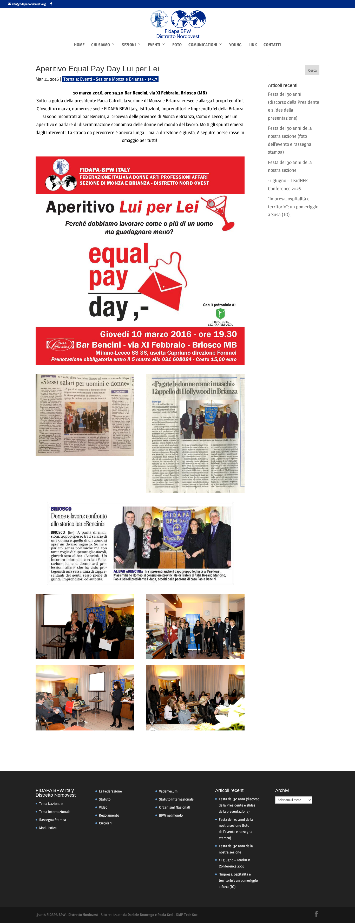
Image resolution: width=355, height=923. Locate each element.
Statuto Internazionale (176, 799)
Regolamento (109, 815)
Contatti (272, 44)
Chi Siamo (100, 44)
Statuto (104, 799)
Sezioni (129, 44)
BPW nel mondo (171, 815)
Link (252, 44)
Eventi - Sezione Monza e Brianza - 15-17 (118, 79)
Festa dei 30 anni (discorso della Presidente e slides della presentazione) (239, 805)
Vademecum (168, 791)
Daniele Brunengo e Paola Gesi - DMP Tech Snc (163, 914)
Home (79, 44)
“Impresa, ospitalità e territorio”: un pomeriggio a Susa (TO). (293, 206)
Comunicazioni (202, 44)
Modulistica (48, 827)
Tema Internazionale (54, 811)
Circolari (105, 823)
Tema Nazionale (51, 803)
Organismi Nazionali (174, 807)
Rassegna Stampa (52, 819)
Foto (177, 44)
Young (235, 44)
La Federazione (110, 791)
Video (103, 807)
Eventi (154, 44)
